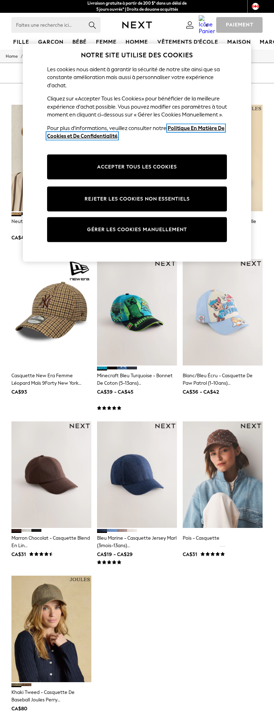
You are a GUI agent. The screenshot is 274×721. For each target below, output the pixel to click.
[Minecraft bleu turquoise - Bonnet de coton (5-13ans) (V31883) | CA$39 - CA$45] (137, 312)
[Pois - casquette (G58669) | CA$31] (223, 474)
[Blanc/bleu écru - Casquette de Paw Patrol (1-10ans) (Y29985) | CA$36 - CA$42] (223, 312)
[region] (137, 152)
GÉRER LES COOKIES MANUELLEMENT (137, 229)
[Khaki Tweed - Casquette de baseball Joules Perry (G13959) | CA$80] (51, 629)
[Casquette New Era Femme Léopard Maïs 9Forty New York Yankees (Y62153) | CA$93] (51, 312)
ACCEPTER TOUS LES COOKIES (137, 167)
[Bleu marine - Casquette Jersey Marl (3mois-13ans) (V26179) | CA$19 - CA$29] (137, 474)
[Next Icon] (137, 24)
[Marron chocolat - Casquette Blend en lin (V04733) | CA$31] (51, 474)
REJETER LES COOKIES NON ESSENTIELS (137, 199)
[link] (190, 25)
